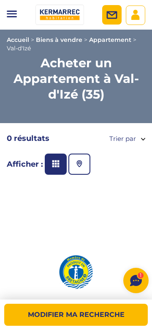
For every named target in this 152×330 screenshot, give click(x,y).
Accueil (18, 40)
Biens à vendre (59, 40)
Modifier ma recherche (76, 315)
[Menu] (12, 15)
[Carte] (79, 164)
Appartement (110, 40)
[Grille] (56, 164)
